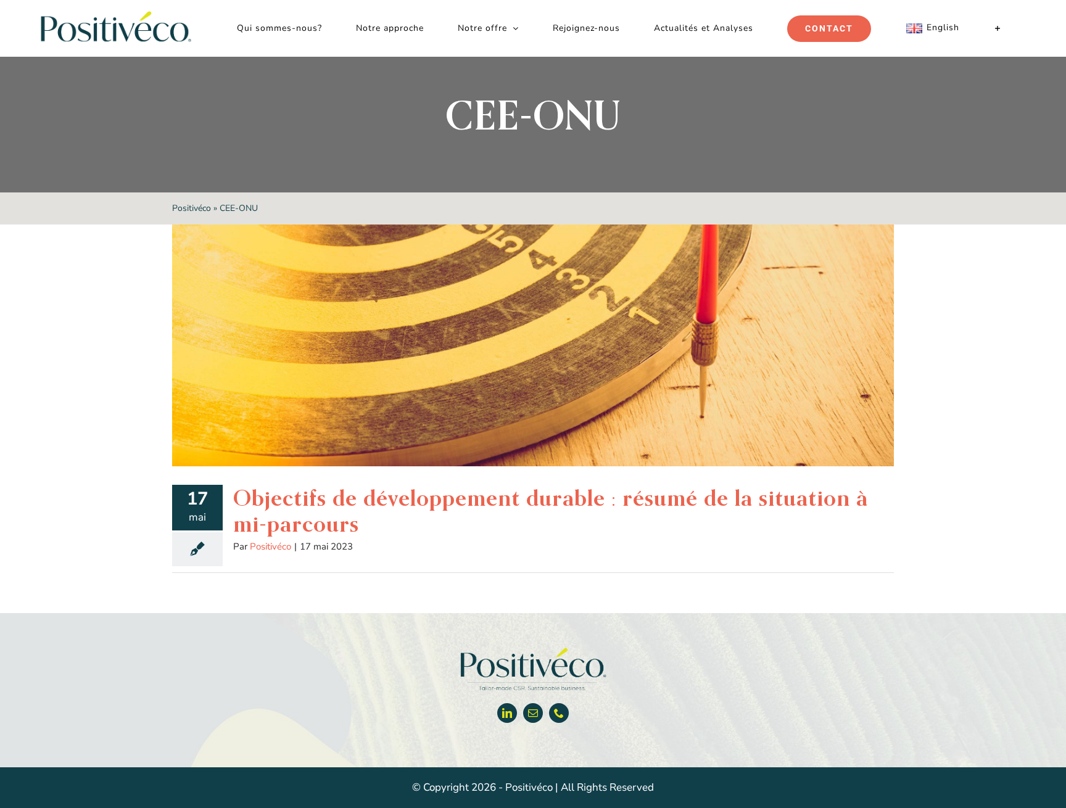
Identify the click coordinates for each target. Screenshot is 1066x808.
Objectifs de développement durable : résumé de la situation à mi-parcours (550, 510)
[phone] (559, 713)
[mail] (533, 713)
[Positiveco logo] (533, 650)
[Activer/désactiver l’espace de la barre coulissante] (998, 28)
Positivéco (191, 208)
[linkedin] (507, 713)
